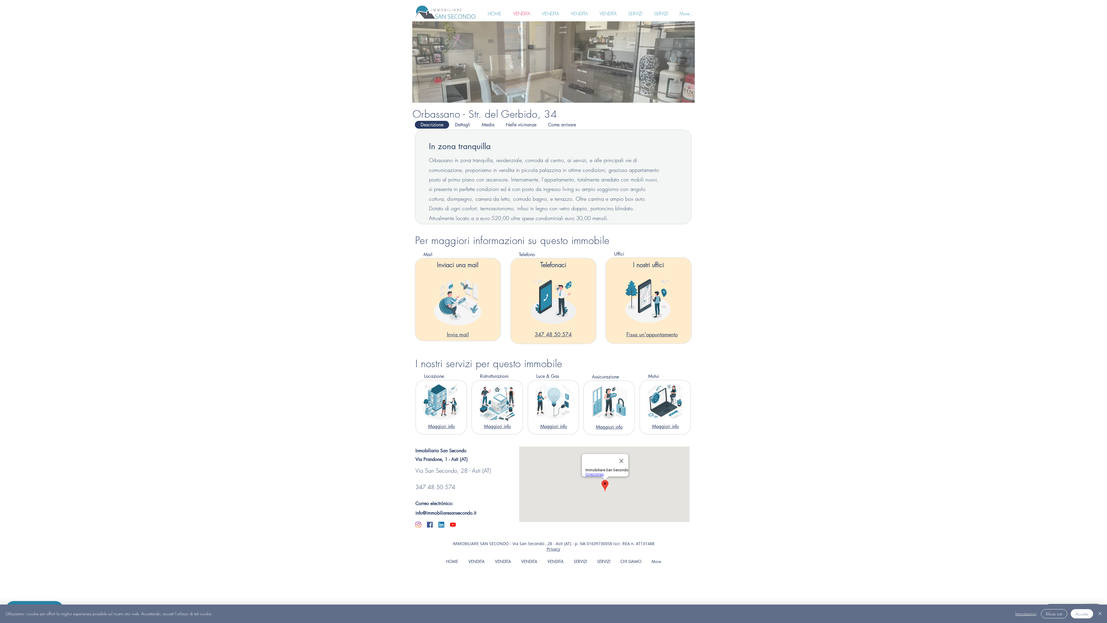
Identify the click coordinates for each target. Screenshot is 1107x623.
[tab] (432, 125)
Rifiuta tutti (1054, 614)
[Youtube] (453, 525)
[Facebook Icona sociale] (430, 525)
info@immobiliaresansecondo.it (445, 513)
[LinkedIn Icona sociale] (441, 525)
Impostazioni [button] (1025, 613)
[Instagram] (418, 525)
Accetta (1082, 614)
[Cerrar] (1100, 613)
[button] (553, 62)
